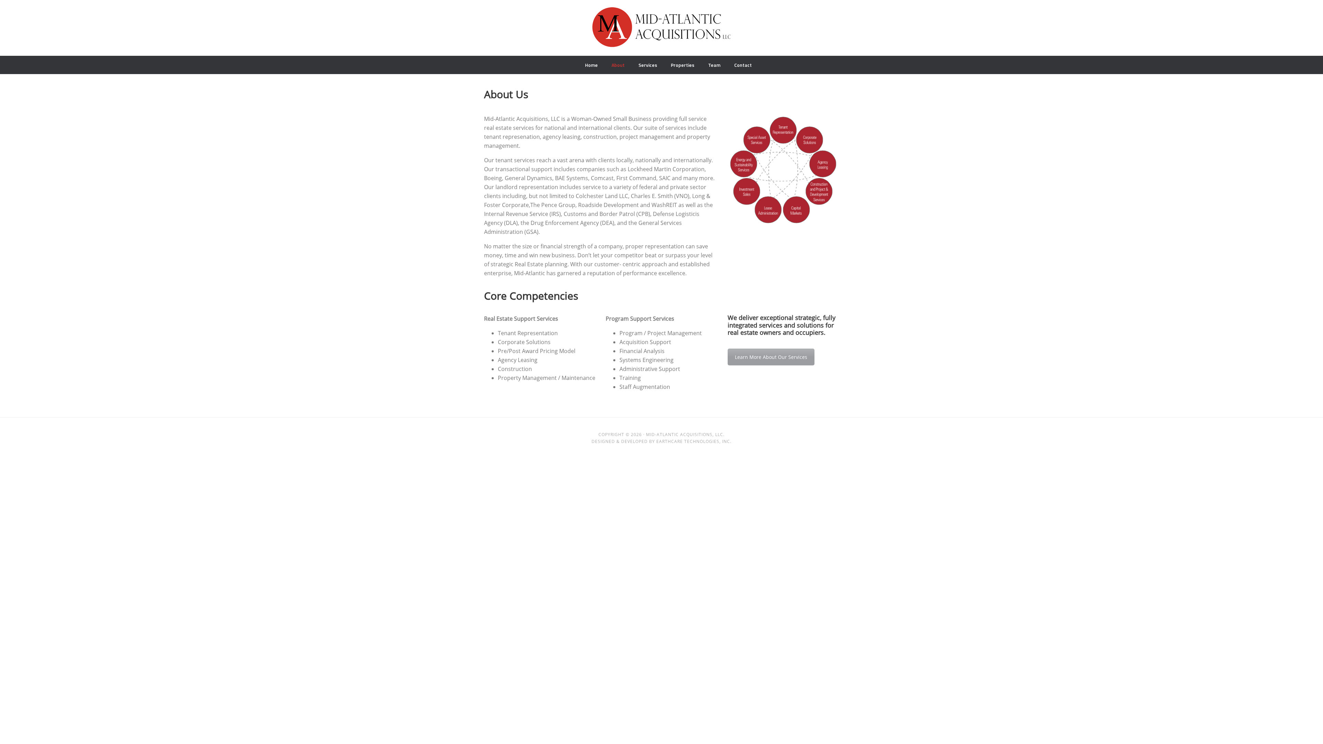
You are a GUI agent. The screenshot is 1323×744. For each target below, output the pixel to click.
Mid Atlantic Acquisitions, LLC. (661, 30)
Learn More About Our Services (771, 357)
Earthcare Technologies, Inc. (693, 441)
